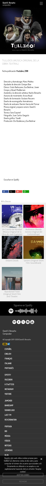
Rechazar (23, 481)
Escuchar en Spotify (11, 179)
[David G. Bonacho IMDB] (5, 344)
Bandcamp (9, 405)
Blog (7, 455)
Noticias (8, 445)
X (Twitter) (9, 384)
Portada (8, 426)
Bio (6, 431)
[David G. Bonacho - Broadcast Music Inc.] (9, 344)
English (8, 354)
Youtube (8, 394)
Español (8, 349)
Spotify (8, 375)
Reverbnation (10, 419)
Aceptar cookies (23, 475)
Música (7, 436)
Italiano (8, 363)
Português (9, 368)
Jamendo (8, 400)
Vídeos (7, 441)
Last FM (8, 415)
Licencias (9, 450)
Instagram (9, 389)
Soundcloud (10, 410)
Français (8, 358)
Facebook (9, 379)
